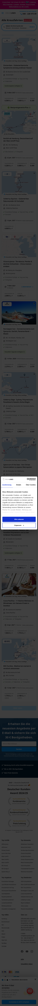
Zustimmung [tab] (6, 485)
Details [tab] (18, 485)
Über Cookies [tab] (31, 485)
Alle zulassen (19, 519)
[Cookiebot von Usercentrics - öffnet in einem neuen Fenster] (27, 479)
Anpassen (17, 525)
